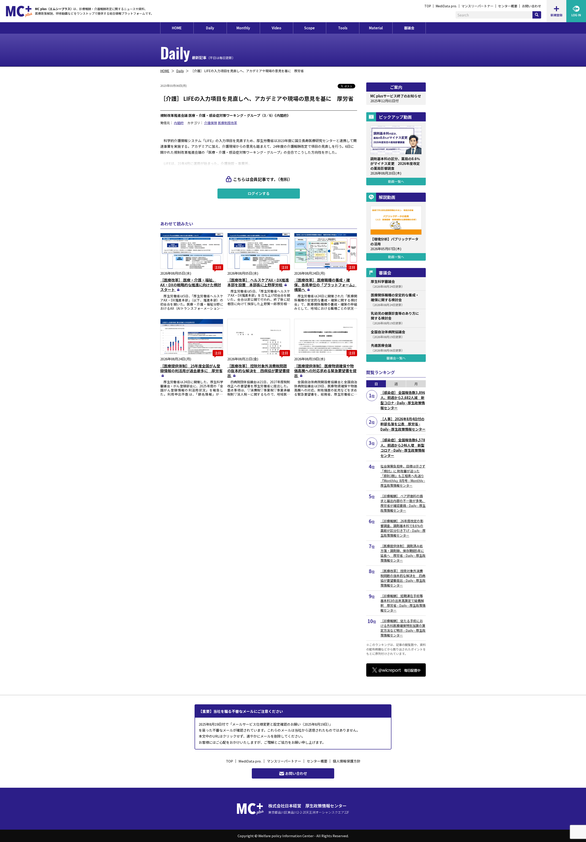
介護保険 (210, 122)
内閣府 (179, 122)
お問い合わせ (531, 6)
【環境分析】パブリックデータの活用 (394, 241)
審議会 (409, 27)
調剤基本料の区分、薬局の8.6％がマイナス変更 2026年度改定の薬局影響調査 (395, 163)
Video (276, 27)
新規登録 (556, 15)
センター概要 (507, 6)
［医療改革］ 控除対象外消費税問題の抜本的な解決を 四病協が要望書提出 (258, 370)
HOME (177, 27)
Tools (342, 27)
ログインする (259, 193)
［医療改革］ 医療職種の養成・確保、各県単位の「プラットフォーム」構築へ (325, 284)
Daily (210, 27)
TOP (427, 6)
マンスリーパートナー (477, 6)
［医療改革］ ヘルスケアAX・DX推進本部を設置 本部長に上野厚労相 (258, 282)
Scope (309, 27)
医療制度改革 (227, 122)
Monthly (243, 27)
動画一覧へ (396, 181)
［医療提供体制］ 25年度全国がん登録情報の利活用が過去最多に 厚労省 (191, 368)
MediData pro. (446, 6)
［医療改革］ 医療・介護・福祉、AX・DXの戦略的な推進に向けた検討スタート (190, 284)
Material (376, 27)
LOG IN (576, 15)
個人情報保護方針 (346, 761)
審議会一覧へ (396, 358)
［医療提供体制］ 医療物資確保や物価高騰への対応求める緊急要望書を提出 (325, 370)
